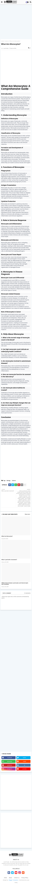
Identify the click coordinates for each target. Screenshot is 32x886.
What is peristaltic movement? (9, 559)
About (10, 877)
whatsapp (9, 761)
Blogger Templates (13, 880)
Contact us (16, 877)
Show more (27, 514)
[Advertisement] (16, 22)
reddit (24, 761)
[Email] (22, 484)
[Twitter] (12, 484)
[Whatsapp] (15, 484)
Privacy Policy (24, 877)
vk (24, 765)
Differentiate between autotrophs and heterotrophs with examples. (14, 583)
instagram (9, 769)
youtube (24, 769)
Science (7, 41)
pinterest (9, 765)
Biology (8, 480)
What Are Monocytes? (7, 536)
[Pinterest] (18, 484)
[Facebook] (9, 484)
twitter (24, 757)
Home (2, 41)
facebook (9, 757)
